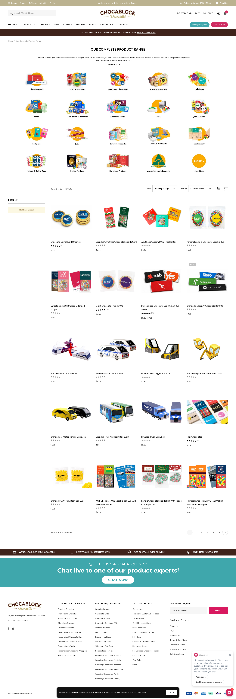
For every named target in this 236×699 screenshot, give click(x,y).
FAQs (172, 631)
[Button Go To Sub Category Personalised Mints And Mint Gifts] (158, 137)
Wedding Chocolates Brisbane (108, 664)
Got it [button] (171, 692)
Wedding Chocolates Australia (108, 660)
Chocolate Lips (138, 655)
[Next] (225, 532)
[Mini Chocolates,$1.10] (207, 412)
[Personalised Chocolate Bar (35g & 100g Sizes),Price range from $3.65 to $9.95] (161, 281)
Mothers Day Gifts (103, 641)
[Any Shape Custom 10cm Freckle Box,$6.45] (161, 217)
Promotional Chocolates (68, 614)
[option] (33, 552)
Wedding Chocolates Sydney (107, 678)
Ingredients (175, 635)
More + (135, 664)
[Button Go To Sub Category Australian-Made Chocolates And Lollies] (158, 164)
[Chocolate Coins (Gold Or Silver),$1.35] (71, 217)
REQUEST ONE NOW (146, 32)
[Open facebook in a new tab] (9, 628)
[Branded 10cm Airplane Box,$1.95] (71, 349)
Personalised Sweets (67, 655)
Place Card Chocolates (67, 618)
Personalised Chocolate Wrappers (72, 651)
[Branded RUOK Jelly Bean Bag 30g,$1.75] (71, 476)
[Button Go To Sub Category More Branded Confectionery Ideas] (199, 164)
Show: (148, 189)
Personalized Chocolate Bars (70, 637)
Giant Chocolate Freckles (143, 632)
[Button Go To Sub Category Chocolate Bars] (36, 82)
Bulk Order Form (177, 654)
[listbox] (200, 188)
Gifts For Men (101, 632)
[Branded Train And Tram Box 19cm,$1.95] (116, 412)
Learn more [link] (141, 692)
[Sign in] (219, 13)
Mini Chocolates (139, 627)
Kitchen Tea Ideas (103, 637)
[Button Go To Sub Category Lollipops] (36, 137)
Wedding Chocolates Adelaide (108, 655)
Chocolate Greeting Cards (143, 641)
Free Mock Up (219, 25)
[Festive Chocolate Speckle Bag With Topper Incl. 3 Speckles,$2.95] (161, 476)
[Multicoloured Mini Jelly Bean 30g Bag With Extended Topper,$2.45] (207, 476)
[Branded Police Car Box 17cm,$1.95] (116, 349)
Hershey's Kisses (139, 646)
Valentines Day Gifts (104, 646)
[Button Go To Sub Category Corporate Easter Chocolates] (77, 164)
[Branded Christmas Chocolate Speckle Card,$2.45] (116, 217)
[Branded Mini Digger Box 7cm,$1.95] (161, 349)
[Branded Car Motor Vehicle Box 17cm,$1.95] (71, 412)
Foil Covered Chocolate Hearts (145, 651)
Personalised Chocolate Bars (70, 632)
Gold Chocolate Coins (141, 623)
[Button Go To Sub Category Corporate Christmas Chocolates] (118, 164)
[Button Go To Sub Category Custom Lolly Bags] (199, 82)
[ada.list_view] (226, 188)
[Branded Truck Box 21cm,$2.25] (161, 412)
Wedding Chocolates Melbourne (109, 669)
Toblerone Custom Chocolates (145, 614)
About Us (174, 626)
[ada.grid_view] (218, 188)
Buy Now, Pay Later (178, 649)
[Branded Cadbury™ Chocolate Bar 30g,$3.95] (207, 281)
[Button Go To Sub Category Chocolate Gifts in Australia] (77, 109)
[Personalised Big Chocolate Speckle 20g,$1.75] (207, 217)
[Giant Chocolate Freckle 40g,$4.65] (116, 281)
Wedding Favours (102, 609)
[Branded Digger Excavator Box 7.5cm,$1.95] (207, 349)
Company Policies (177, 644)
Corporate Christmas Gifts (106, 623)
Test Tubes (137, 660)
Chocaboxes (137, 609)
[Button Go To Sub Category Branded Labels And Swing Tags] (36, 164)
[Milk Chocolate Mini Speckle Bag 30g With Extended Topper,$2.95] (116, 476)
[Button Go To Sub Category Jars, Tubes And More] (199, 109)
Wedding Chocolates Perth (107, 674)
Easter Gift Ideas (102, 627)
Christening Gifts (102, 618)
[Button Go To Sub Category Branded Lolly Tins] (158, 109)
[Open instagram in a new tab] (13, 628)
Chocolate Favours (66, 623)
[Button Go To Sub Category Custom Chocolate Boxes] (36, 109)
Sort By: (183, 189)
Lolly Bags (136, 637)
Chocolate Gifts (102, 614)
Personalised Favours (104, 651)
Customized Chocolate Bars (70, 641)
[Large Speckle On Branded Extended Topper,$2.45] (71, 281)
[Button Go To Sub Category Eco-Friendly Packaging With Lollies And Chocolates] (199, 137)
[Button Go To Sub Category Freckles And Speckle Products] (77, 82)
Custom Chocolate (66, 627)
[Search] (11, 13)
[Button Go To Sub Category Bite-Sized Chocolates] (118, 82)
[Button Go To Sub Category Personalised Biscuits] (158, 82)
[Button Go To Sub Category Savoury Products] (118, 137)
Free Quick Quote (199, 25)
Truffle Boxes (138, 618)
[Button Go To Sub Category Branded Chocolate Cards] (118, 109)
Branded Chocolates (66, 609)
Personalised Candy (66, 646)
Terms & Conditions (178, 640)
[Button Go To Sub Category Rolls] (77, 137)
